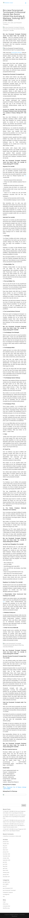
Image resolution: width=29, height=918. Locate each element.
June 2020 (5, 864)
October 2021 (6, 843)
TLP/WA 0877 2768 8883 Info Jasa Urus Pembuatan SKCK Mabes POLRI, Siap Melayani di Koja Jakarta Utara (14, 816)
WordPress (14, 916)
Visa (4, 896)
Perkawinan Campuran (8, 892)
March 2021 (5, 849)
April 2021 (5, 847)
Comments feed (6, 906)
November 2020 (6, 856)
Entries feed (5, 904)
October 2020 (6, 858)
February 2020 (6, 872)
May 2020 (5, 866)
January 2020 (6, 874)
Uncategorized (6, 894)
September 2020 (6, 860)
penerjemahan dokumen (16, 52)
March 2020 (5, 870)
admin (5, 22)
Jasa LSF (5, 886)
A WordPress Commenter (8, 836)
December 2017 (6, 876)
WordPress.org (6, 908)
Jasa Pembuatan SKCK (8, 888)
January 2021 (6, 852)
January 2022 (6, 841)
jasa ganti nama (6, 882)
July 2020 (5, 862)
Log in (4, 902)
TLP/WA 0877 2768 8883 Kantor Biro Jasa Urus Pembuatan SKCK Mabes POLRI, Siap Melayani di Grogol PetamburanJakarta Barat (13, 825)
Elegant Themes (14, 914)
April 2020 (5, 868)
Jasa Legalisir (6, 884)
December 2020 (6, 854)
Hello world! (18, 836)
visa (25, 175)
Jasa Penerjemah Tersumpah (9, 890)
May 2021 (5, 845)
